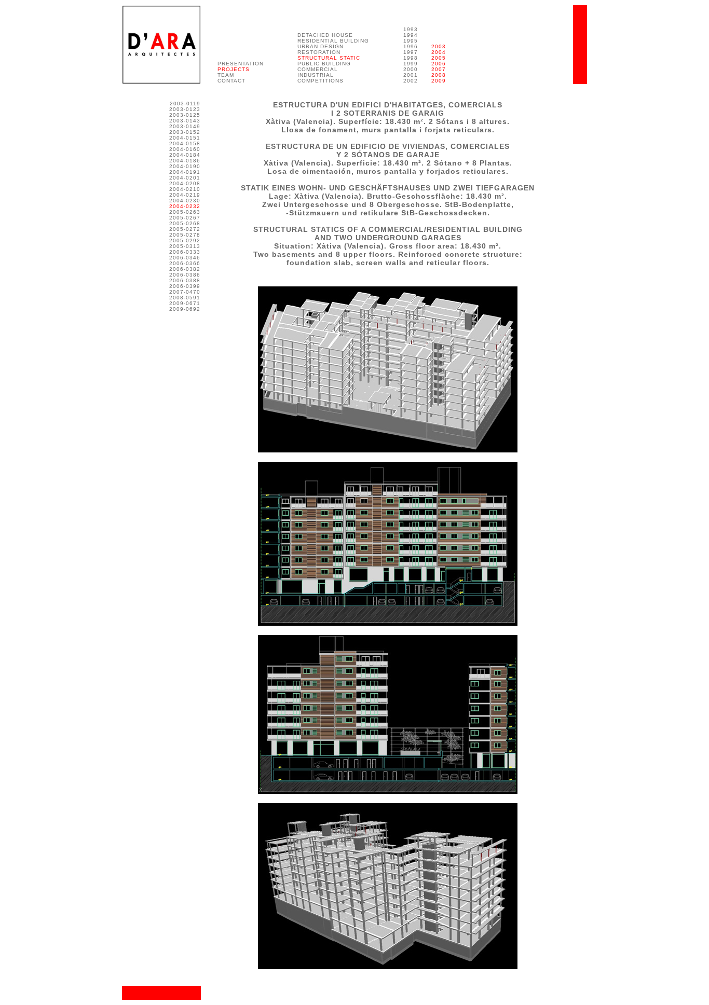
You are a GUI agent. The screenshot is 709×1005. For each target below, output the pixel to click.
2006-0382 (184, 269)
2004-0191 (184, 172)
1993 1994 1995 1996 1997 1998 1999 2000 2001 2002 (410, 55)
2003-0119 (185, 103)
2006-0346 (184, 257)
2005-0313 (184, 246)
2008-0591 (184, 297)
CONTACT (231, 81)
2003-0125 (184, 115)
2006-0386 (184, 275)
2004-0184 (184, 155)
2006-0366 (184, 263)
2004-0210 (184, 189)
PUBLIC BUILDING (324, 63)
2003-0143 (184, 120)
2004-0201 (184, 178)
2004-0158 (184, 143)
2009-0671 (184, 303)
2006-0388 (184, 280)
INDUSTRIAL (315, 75)
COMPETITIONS (320, 81)
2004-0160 (184, 149)
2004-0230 (184, 200)
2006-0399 (184, 286)
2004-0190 (184, 166)
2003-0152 (184, 132)
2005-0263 (184, 212)
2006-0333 (184, 252)
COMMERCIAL (317, 69)
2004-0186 (184, 160)
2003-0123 (184, 109)
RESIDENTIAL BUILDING (333, 41)
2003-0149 (184, 126)
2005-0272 (184, 229)
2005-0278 (184, 235)
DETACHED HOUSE (325, 35)
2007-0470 (184, 292)
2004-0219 (184, 195)
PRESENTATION (240, 63)
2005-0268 (184, 223)
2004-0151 (184, 138)
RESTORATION (318, 52)
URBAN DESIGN (320, 46)
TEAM (225, 75)
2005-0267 (184, 218)
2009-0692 (184, 309)
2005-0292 (184, 240)
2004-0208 (184, 183)
